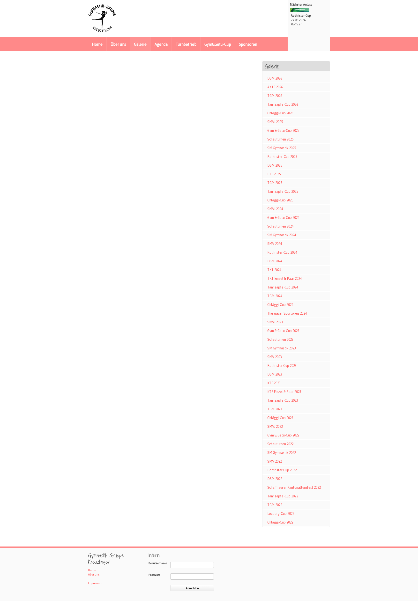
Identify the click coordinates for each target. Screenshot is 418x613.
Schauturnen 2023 (280, 339)
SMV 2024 (274, 244)
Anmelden (192, 588)
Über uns (118, 44)
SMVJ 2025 (275, 122)
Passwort (154, 574)
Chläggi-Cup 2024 (280, 305)
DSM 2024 (274, 261)
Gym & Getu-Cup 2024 (283, 218)
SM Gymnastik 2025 (281, 148)
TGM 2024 (274, 296)
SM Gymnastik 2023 (281, 348)
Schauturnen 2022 (280, 444)
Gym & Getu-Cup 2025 (283, 131)
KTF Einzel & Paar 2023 (284, 392)
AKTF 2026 (275, 87)
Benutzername (158, 563)
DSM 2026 (274, 78)
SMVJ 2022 (275, 426)
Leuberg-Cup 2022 (280, 514)
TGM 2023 (274, 409)
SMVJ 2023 (275, 322)
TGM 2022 (274, 505)
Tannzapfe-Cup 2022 (282, 496)
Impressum (95, 583)
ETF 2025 (274, 174)
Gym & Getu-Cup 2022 (283, 435)
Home (97, 44)
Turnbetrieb (186, 44)
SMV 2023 (274, 357)
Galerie (140, 44)
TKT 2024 (274, 270)
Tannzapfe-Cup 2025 (282, 191)
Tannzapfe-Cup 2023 (282, 400)
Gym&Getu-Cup (217, 44)
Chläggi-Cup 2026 (280, 113)
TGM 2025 (274, 183)
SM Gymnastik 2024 (281, 235)
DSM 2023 (274, 374)
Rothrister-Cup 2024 (282, 252)
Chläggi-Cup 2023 (280, 418)
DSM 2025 (274, 165)
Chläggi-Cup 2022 (280, 522)
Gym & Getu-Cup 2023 (283, 331)
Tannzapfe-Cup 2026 (282, 104)
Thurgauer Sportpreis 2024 (287, 313)
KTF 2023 (274, 383)
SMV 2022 (274, 461)
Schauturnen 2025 (280, 139)
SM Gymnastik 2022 (281, 453)
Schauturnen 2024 (280, 226)
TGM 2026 (274, 96)
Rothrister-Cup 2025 (282, 157)
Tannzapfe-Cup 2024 (282, 287)
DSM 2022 (274, 479)
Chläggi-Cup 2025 (280, 200)
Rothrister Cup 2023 (282, 366)
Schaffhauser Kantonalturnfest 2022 (294, 487)
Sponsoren (248, 44)
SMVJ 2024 (275, 209)
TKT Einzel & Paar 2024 (284, 279)
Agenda (161, 44)
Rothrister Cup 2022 (282, 470)
